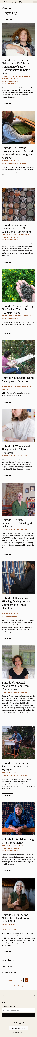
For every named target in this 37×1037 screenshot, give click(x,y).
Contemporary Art (9, 384)
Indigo (11, 316)
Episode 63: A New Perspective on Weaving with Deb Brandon (18, 523)
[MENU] (1, 1)
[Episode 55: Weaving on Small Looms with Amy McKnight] (18, 742)
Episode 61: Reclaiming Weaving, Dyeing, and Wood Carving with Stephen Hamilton (17, 603)
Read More (7, 104)
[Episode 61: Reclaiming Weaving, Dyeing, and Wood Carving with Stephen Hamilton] (18, 577)
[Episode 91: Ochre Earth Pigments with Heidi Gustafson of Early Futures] (18, 204)
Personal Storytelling (10, 79)
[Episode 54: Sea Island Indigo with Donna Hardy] (18, 819)
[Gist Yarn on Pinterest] (23, 1023)
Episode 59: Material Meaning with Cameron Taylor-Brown (15, 686)
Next (20, 986)
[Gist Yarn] (18, 1)
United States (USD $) (17, 1028)
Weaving (23, 163)
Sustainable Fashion (9, 84)
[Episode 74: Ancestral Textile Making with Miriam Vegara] (18, 357)
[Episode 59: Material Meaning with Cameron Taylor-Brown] (18, 662)
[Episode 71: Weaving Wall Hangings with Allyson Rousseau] (18, 425)
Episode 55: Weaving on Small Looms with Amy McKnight (15, 766)
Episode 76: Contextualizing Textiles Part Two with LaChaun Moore (17, 309)
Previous (10, 980)
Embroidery (22, 384)
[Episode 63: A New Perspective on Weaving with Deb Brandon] (18, 499)
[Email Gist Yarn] (14, 1023)
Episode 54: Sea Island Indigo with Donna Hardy (18, 841)
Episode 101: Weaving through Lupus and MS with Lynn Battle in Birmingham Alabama (18, 152)
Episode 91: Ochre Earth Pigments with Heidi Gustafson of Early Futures (17, 228)
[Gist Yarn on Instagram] (20, 1023)
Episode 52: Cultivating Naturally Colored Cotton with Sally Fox (16, 918)
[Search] (30, 1)
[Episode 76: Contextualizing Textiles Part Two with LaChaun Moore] (18, 285)
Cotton (4, 316)
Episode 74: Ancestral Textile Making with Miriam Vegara (18, 379)
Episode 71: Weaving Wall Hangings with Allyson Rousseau (16, 450)
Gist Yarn (21, 1033)
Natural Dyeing (24, 76)
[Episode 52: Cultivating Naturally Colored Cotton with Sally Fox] (18, 894)
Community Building (9, 76)
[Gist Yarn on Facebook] (17, 1023)
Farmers (12, 924)
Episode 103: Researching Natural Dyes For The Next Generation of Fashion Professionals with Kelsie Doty (17, 66)
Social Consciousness (10, 81)
